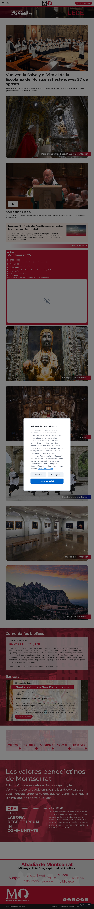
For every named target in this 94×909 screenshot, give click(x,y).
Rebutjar (38, 475)
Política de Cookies (45, 469)
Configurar (55, 475)
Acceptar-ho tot (47, 481)
